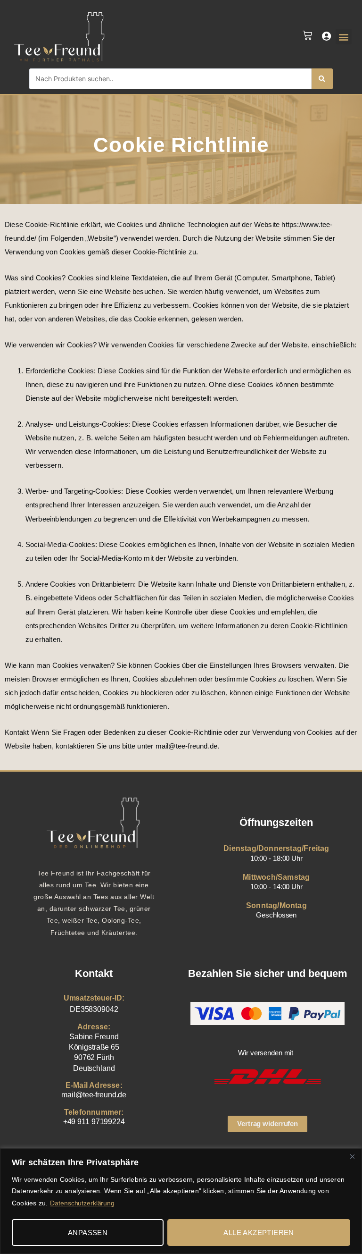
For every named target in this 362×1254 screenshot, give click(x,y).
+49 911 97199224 (94, 1122)
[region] (181, 1201)
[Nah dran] (352, 1156)
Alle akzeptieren (258, 1233)
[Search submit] (322, 78)
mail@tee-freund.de (93, 1095)
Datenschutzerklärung (82, 1203)
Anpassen (87, 1233)
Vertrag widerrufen (267, 1124)
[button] (343, 36)
